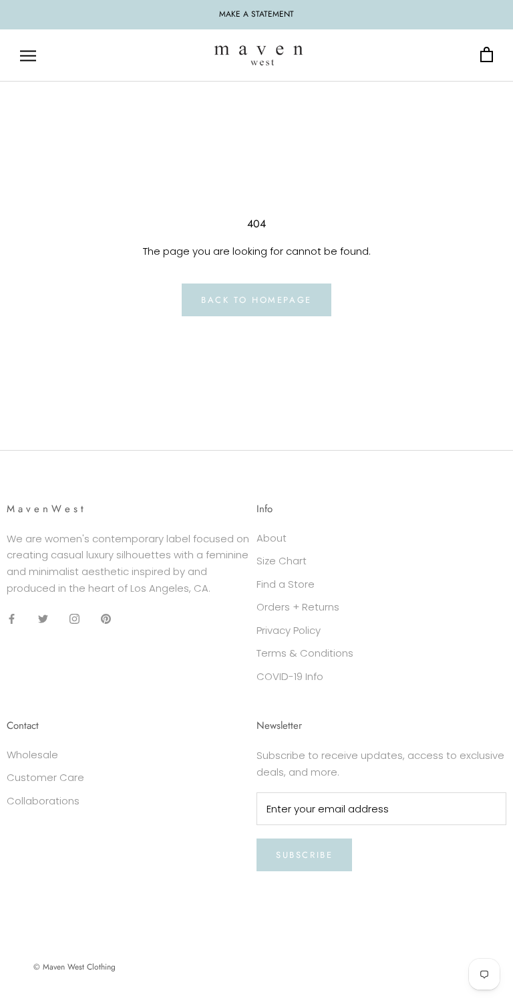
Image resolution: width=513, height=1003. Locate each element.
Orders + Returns (297, 607)
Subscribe (304, 855)
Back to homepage (256, 300)
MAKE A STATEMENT (256, 14)
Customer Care (45, 777)
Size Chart (281, 561)
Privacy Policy (288, 630)
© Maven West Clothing (74, 967)
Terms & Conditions (304, 653)
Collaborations (43, 801)
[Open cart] (486, 55)
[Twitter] (43, 618)
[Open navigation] (28, 55)
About (271, 538)
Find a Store (285, 584)
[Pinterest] (106, 618)
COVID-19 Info (289, 676)
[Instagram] (74, 618)
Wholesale (32, 755)
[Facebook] (12, 618)
